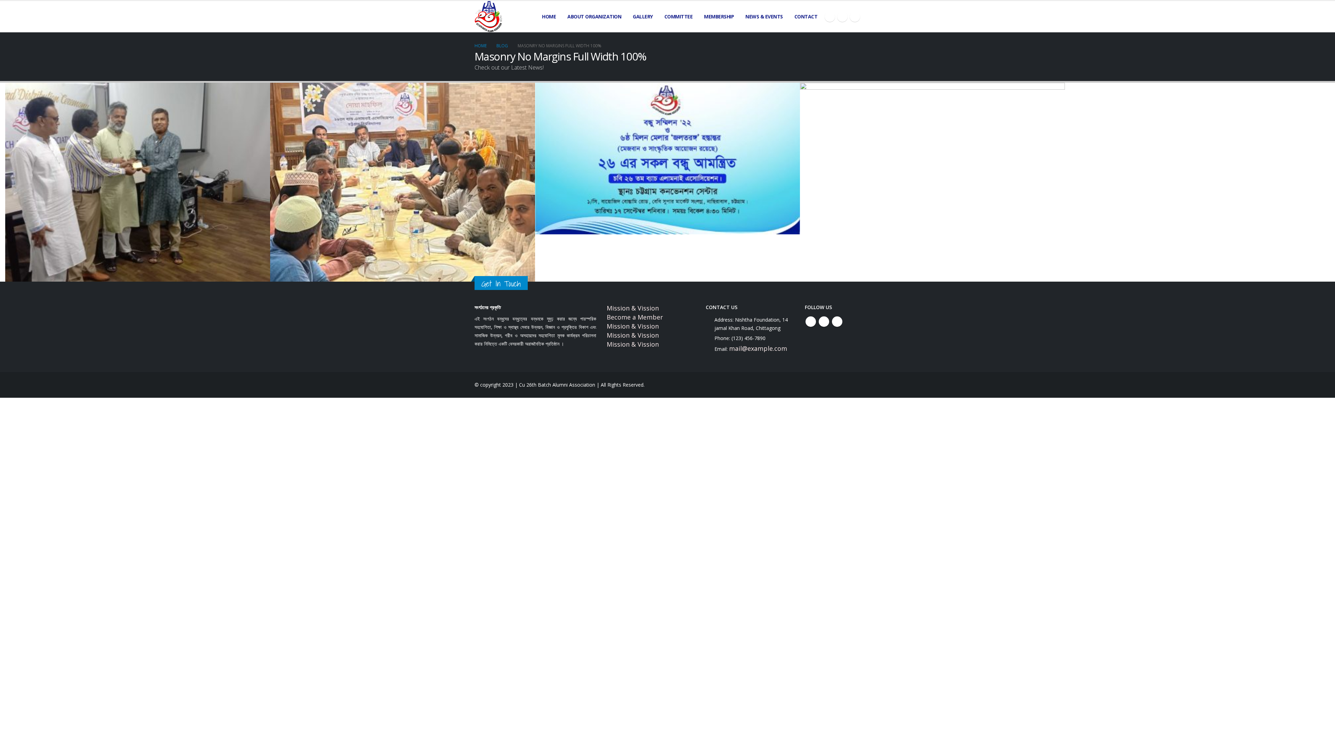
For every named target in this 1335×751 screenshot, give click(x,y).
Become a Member (635, 317)
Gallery (643, 16)
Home (549, 16)
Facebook (811, 321)
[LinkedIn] (855, 16)
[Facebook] (830, 16)
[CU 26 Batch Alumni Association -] (488, 16)
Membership (719, 16)
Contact (806, 16)
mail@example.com (758, 348)
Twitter (824, 321)
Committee (678, 16)
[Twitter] (842, 16)
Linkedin (837, 321)
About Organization (594, 16)
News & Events (764, 16)
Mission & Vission (633, 308)
